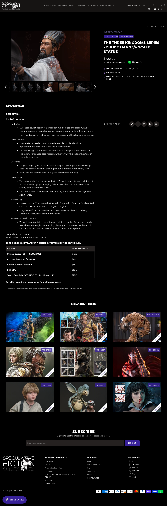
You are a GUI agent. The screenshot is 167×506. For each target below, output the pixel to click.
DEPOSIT (117, 98)
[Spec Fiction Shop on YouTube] (155, 9)
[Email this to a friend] (156, 124)
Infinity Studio (113, 32)
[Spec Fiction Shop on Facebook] (152, 9)
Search (47, 465)
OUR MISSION (50, 461)
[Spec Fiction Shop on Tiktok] (161, 9)
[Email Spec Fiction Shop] (165, 9)
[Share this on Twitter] (132, 124)
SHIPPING (48, 480)
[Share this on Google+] (150, 124)
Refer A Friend (50, 484)
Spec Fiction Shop (15, 491)
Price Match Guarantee (53, 468)
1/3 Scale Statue (111, 36)
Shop (71, 5)
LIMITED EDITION (126, 36)
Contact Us (83, 5)
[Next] (95, 56)
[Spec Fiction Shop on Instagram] (158, 9)
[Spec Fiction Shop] (11, 6)
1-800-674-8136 (133, 5)
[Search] (165, 5)
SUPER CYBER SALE (58, 5)
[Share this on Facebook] (138, 124)
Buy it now (148, 111)
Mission (94, 5)
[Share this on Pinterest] (144, 124)
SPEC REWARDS (107, 5)
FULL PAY (131, 91)
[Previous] (6, 56)
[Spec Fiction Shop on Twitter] (149, 10)
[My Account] (153, 5)
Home (46, 5)
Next (160, 26)
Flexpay (147, 98)
